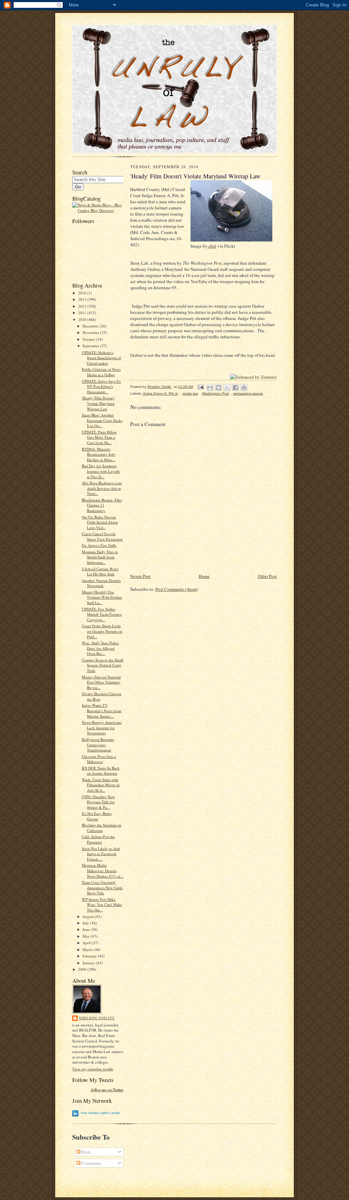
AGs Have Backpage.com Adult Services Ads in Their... (102, 488)
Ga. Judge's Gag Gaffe (99, 545)
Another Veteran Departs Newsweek (101, 583)
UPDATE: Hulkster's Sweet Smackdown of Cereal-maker (101, 358)
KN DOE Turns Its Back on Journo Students (101, 770)
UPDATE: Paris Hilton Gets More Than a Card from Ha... (99, 437)
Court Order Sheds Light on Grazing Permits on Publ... (102, 631)
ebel (212, 246)
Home (204, 576)
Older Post (267, 576)
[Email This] (210, 387)
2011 (82, 312)
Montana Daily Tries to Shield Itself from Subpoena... (100, 557)
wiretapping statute (248, 393)
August (88, 916)
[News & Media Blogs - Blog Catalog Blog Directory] (97, 210)
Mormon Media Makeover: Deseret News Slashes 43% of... (102, 870)
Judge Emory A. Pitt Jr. (160, 393)
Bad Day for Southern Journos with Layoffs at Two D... (101, 471)
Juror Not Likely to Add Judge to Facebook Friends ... (101, 854)
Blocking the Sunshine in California (101, 827)
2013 (82, 299)
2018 (82, 292)
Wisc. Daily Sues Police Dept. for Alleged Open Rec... (100, 648)
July (86, 922)
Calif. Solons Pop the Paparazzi (98, 839)
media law (190, 393)
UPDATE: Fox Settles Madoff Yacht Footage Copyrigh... (102, 614)
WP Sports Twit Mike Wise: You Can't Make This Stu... (102, 904)
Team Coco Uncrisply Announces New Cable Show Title (102, 887)
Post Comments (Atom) (176, 589)
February (90, 955)
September (91, 345)
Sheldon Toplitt (97, 1017)
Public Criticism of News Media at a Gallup (101, 372)
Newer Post (140, 576)
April (87, 942)
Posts (85, 1152)
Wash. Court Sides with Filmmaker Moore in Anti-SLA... (101, 785)
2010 (82, 319)
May (86, 936)
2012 (82, 306)
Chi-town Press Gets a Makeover (99, 759)
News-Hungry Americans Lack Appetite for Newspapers (102, 727)
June (86, 929)
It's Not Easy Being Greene (97, 816)
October (89, 339)
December (91, 325)
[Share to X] (227, 387)
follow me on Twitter (107, 1090)
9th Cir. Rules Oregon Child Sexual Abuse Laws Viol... (100, 522)
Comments (90, 1163)
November (91, 332)
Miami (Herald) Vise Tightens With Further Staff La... (102, 597)
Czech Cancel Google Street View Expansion (102, 536)
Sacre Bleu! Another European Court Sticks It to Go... (102, 420)
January (89, 962)
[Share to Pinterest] (244, 387)
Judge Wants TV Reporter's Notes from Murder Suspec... (101, 710)
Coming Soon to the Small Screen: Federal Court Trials (102, 665)
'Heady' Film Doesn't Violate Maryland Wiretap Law (98, 403)
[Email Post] (200, 387)
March (88, 949)
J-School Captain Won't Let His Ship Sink (100, 571)
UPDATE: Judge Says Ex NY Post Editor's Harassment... (101, 386)
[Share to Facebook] (235, 387)
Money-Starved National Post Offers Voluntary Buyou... (101, 682)
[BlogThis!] (218, 387)
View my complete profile (92, 1068)
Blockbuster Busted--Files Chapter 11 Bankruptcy (102, 505)
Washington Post (215, 393)
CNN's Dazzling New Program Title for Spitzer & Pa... (98, 802)
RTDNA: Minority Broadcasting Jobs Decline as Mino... (99, 454)
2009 (82, 969)
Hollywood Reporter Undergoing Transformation (98, 744)
